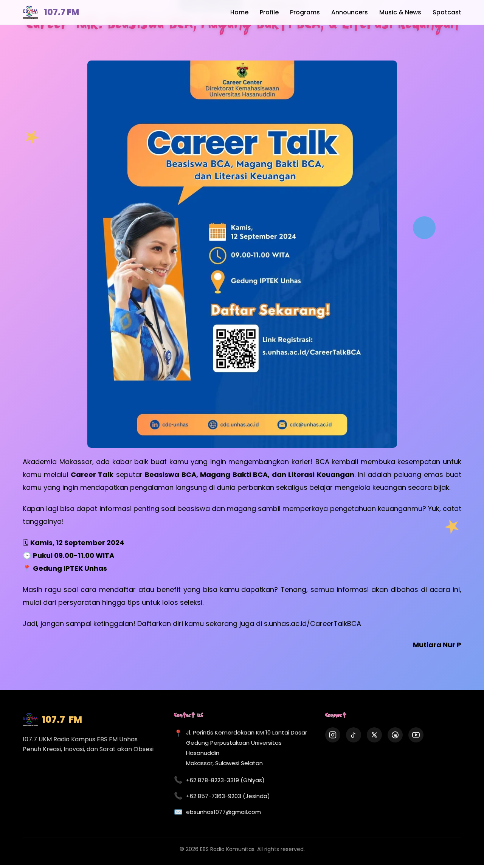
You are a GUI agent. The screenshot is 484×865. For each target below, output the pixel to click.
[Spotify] (395, 734)
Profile (269, 12)
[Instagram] (332, 734)
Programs (305, 12)
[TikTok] (353, 734)
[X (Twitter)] (374, 734)
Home (239, 12)
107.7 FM (61, 12)
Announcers (349, 12)
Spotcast (447, 12)
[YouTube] (416, 734)
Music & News (400, 12)
